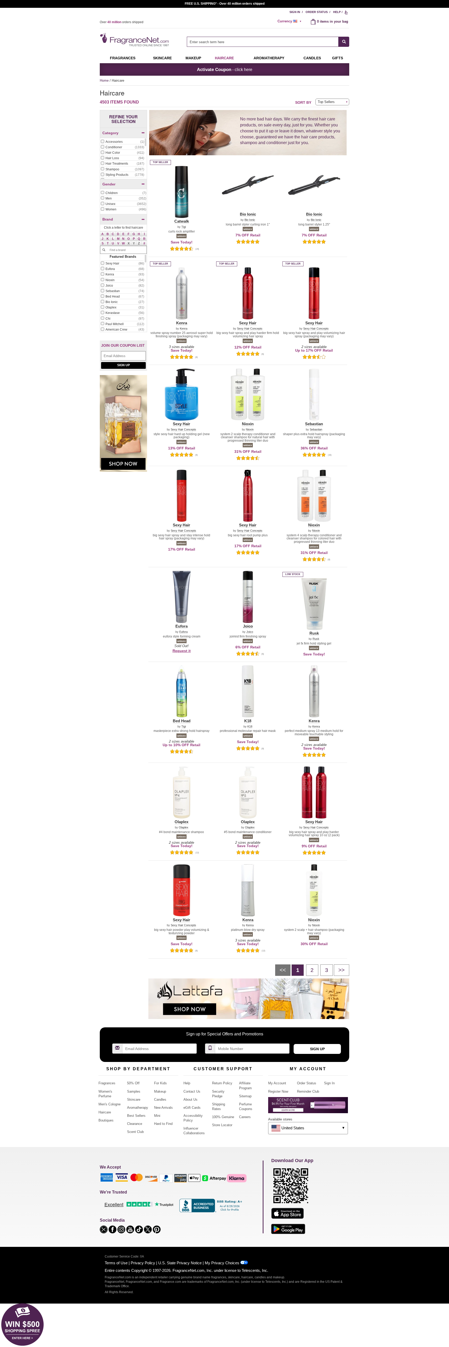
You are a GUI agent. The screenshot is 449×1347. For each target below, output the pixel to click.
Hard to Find (163, 1124)
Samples (133, 1091)
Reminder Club (308, 1091)
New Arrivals (163, 1108)
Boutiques (106, 1120)
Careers (245, 1117)
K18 (249, 726)
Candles (160, 1099)
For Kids (160, 1083)
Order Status (317, 12)
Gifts (337, 58)
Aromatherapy (137, 1108)
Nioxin (250, 429)
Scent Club (135, 1132)
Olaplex (183, 827)
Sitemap (245, 1096)
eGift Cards (192, 1108)
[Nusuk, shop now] (123, 426)
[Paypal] (166, 1178)
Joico (249, 631)
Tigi (183, 226)
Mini (157, 1116)
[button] (102, 233)
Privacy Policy (143, 1263)
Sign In (294, 12)
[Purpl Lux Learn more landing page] (308, 1107)
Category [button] (110, 133)
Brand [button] (107, 219)
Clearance (134, 1124)
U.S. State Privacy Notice (180, 1263)
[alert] (290, 21)
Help (337, 12)
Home (104, 80)
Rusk (316, 638)
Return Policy (222, 1083)
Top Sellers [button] (326, 102)
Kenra (183, 328)
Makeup (193, 58)
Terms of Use (116, 1263)
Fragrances (122, 58)
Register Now (278, 1091)
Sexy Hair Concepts (249, 328)
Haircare (224, 58)
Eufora (183, 631)
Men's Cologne (109, 1104)
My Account (277, 1083)
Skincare (162, 58)
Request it (182, 651)
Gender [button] (108, 184)
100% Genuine (223, 1117)
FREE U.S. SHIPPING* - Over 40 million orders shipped (225, 3)
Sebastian (316, 429)
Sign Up (123, 365)
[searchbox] (263, 42)
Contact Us (191, 1091)
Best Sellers (136, 1116)
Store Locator (222, 1125)
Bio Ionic (250, 219)
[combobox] (268, 42)
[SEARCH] (344, 42)
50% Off (133, 1083)
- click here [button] (224, 69)
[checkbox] (122, 142)
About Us (190, 1099)
